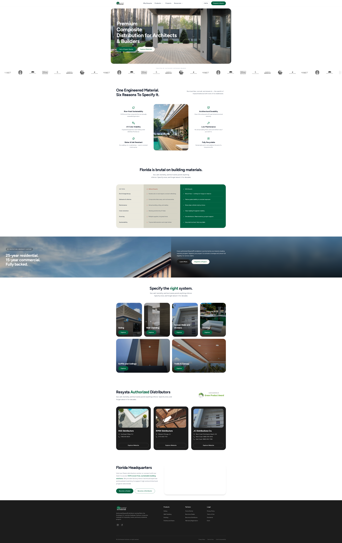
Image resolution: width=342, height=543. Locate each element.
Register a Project (200, 262)
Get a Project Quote (126, 49)
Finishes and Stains (169, 520)
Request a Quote (218, 3)
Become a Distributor (145, 491)
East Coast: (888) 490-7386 (204, 439)
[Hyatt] (65, 72)
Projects (168, 3)
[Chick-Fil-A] (40, 72)
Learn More (183, 262)
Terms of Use (210, 514)
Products (158, 3)
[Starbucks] (77, 72)
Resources (177, 3)
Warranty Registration (191, 520)
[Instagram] (117, 525)
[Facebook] (122, 525)
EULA (208, 520)
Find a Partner (189, 511)
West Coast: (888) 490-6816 (204, 436)
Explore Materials (146, 49)
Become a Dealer (124, 491)
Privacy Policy (211, 511)
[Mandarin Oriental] (90, 72)
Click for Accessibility (221, 539)
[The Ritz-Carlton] (53, 72)
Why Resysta (147, 3)
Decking (166, 517)
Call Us (206, 3)
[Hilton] (3, 72)
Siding (165, 511)
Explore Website (133, 445)
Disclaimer (210, 517)
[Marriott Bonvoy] (28, 72)
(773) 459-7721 (162, 436)
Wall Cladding (167, 514)
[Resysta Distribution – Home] (120, 3)
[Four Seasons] (16, 72)
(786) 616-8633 (125, 436)
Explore (123, 332)
